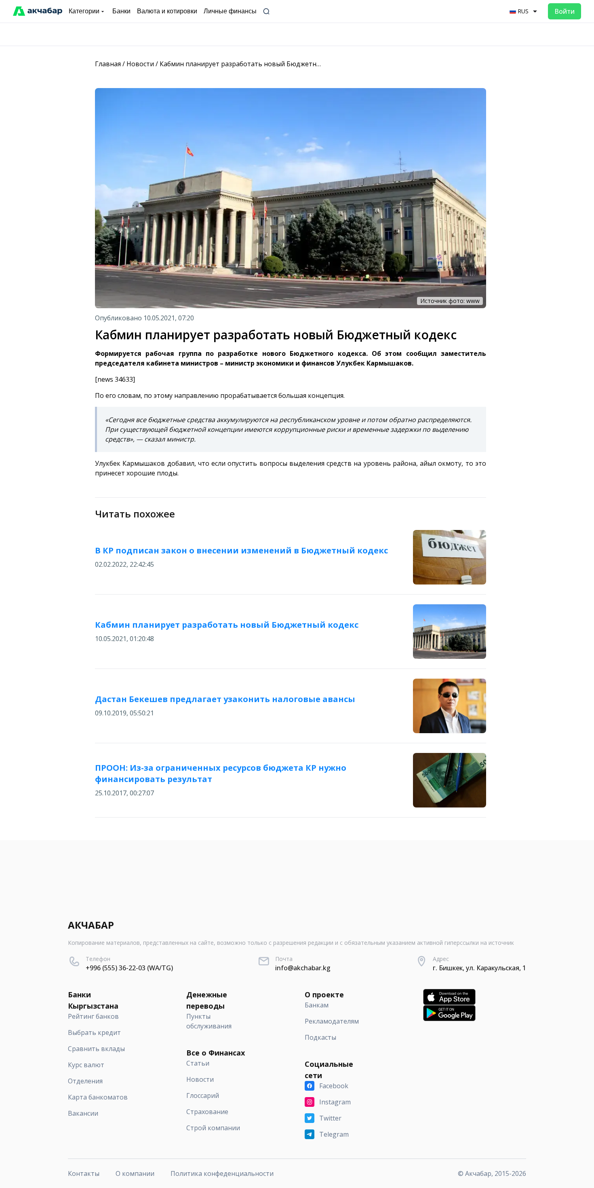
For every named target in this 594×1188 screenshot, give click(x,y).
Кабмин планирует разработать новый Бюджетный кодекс (254, 63)
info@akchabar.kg (303, 967)
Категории (84, 11)
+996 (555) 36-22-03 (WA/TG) (129, 967)
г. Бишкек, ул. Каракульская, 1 (479, 967)
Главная (108, 63)
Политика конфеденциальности (222, 1173)
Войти (564, 11)
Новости (140, 63)
